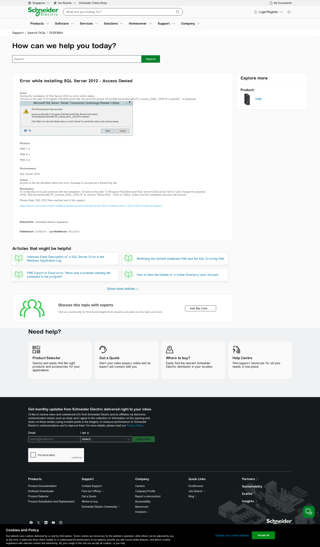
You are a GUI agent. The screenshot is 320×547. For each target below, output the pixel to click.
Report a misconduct (148, 496)
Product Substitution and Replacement (51, 501)
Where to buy (90, 501)
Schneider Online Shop (93, 2)
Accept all (263, 535)
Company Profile (145, 491)
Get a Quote (89, 496)
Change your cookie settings (232, 535)
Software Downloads (41, 491)
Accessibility (142, 501)
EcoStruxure (196, 486)
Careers (140, 486)
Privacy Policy (135, 425)
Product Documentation (42, 486)
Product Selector (38, 496)
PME (258, 99)
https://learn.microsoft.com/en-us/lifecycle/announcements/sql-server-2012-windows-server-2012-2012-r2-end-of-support (91, 205)
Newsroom (141, 506)
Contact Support (92, 486)
